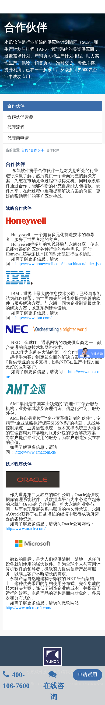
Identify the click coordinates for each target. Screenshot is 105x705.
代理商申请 (18, 138)
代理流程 (15, 127)
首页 (25, 150)
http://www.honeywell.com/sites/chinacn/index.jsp (58, 263)
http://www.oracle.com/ (26, 528)
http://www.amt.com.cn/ (35, 452)
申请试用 (87, 674)
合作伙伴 (15, 106)
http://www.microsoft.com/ (28, 607)
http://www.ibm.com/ (33, 317)
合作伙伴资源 (20, 116)
